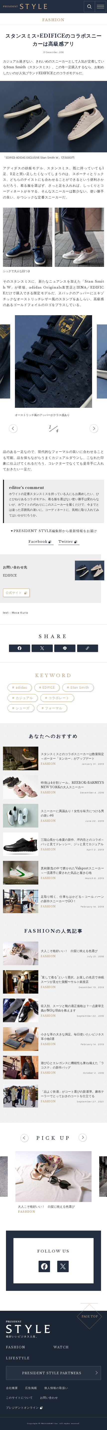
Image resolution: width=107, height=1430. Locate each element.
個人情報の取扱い (56, 1388)
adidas (19, 687)
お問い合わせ (49, 1397)
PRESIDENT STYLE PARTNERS (51, 1373)
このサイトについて (19, 1397)
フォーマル (52, 708)
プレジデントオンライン (22, 1407)
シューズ (21, 708)
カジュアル (22, 698)
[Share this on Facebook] (19, 648)
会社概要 (12, 1388)
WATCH (61, 1347)
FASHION (15, 1347)
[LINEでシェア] (64, 648)
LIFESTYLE (18, 1358)
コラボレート (57, 698)
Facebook (38, 541)
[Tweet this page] (42, 648)
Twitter (65, 541)
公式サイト (14, 593)
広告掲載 (31, 1388)
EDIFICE (47, 687)
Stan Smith (78, 687)
